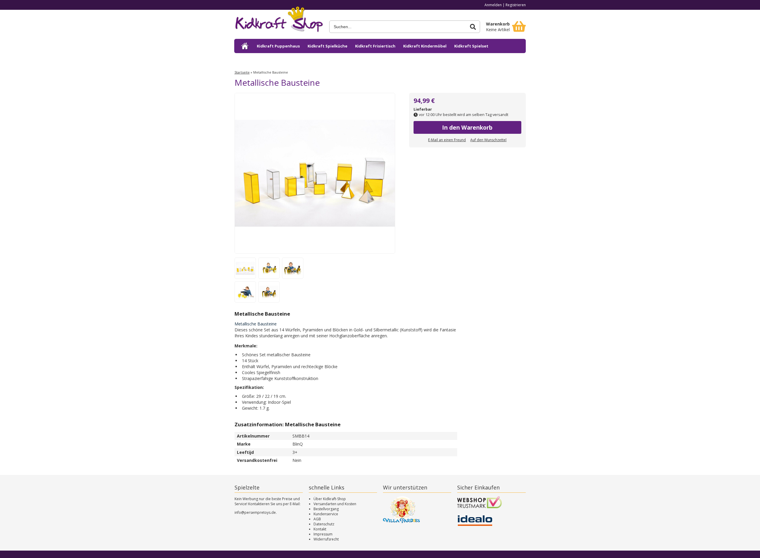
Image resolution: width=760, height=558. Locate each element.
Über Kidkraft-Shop (330, 498)
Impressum (323, 534)
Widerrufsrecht (326, 539)
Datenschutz (324, 524)
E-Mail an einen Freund (447, 139)
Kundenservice (326, 513)
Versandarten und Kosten (335, 503)
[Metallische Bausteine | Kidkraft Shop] (278, 21)
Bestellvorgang (326, 508)
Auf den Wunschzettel (488, 139)
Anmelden (493, 4)
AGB (317, 519)
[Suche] (473, 27)
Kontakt (320, 529)
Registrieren (516, 4)
